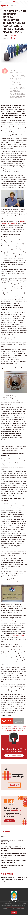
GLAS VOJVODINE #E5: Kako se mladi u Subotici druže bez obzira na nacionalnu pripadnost (12, 841)
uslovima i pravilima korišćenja (15, 907)
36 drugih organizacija (19, 635)
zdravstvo (20, 730)
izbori (15, 726)
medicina (18, 728)
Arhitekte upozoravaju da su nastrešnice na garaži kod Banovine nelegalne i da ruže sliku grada (14, 879)
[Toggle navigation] (14, 1)
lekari (13, 728)
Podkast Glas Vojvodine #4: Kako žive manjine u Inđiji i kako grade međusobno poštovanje (13, 848)
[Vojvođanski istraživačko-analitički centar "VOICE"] (4, 5)
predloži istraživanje (14, 755)
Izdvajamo (10, 726)
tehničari (15, 730)
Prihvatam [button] (14, 912)
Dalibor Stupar (13, 71)
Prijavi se (9, 821)
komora (19, 726)
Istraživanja (13, 35)
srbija (10, 730)
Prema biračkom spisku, (8, 621)
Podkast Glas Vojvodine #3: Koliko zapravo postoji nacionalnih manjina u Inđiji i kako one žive (13, 855)
